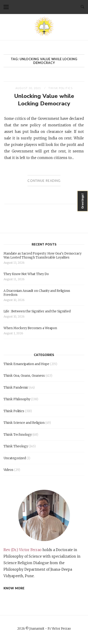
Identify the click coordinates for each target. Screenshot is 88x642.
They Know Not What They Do (26, 274)
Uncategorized (15, 458)
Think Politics (60, 88)
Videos (8, 470)
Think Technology (18, 435)
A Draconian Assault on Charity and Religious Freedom (37, 293)
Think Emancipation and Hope (26, 364)
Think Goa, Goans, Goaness (24, 376)
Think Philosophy (17, 399)
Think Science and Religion (24, 423)
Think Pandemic (16, 388)
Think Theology (16, 446)
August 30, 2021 (28, 88)
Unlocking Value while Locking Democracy (44, 99)
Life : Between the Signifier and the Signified (37, 311)
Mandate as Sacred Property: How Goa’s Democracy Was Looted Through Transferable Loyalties (42, 255)
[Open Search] (82, 7)
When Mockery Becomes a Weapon (30, 328)
